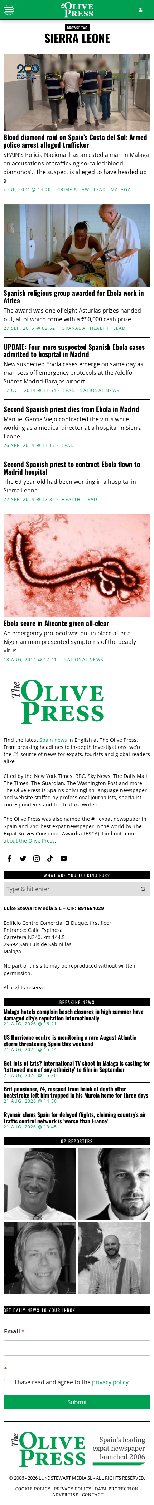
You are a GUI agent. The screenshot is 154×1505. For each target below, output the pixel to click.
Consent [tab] (27, 613)
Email (14, 1331)
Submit (77, 1402)
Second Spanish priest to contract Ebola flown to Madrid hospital (72, 467)
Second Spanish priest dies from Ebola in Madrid (71, 409)
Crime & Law (73, 190)
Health (99, 328)
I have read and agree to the (72, 1382)
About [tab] (126, 613)
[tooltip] (40, 1184)
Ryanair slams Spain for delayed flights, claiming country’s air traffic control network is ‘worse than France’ (75, 1118)
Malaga (121, 190)
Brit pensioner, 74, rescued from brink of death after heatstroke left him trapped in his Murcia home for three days (76, 1092)
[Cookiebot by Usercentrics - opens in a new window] (114, 594)
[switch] (135, 755)
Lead (100, 190)
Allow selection (77, 868)
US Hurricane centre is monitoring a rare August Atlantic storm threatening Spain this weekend (70, 1040)
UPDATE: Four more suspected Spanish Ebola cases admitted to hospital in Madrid (74, 350)
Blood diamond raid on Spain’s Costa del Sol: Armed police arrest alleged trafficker (75, 140)
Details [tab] (77, 613)
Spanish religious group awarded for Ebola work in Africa (74, 296)
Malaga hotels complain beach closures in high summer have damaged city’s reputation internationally (74, 1015)
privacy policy (110, 1382)
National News (100, 390)
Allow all (77, 836)
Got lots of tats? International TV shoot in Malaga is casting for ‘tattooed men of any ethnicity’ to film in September (77, 1066)
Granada (73, 328)
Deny (77, 900)
